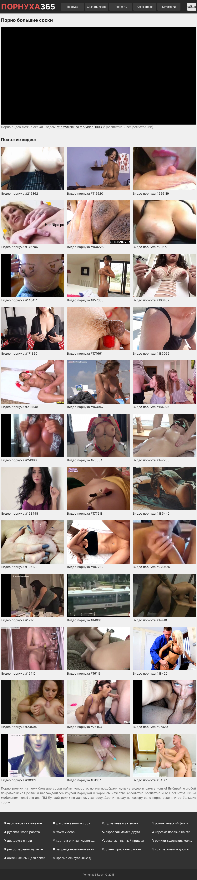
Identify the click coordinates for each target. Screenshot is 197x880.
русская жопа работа (23, 832)
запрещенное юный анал (75, 849)
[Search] (191, 7)
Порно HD (120, 6)
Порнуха (72, 6)
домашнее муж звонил (123, 823)
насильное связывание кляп (27, 823)
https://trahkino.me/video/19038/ (81, 127)
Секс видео (145, 6)
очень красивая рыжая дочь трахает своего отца (126, 849)
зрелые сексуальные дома (76, 858)
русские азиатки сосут (74, 823)
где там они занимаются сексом (77, 840)
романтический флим (171, 823)
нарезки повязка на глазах (175, 832)
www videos (65, 832)
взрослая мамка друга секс (126, 832)
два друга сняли (19, 840)
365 (28, 6)
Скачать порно (96, 6)
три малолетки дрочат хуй (175, 849)
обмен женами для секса (26, 858)
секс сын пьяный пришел (125, 840)
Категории (169, 6)
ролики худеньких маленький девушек (175, 840)
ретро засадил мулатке (25, 849)
